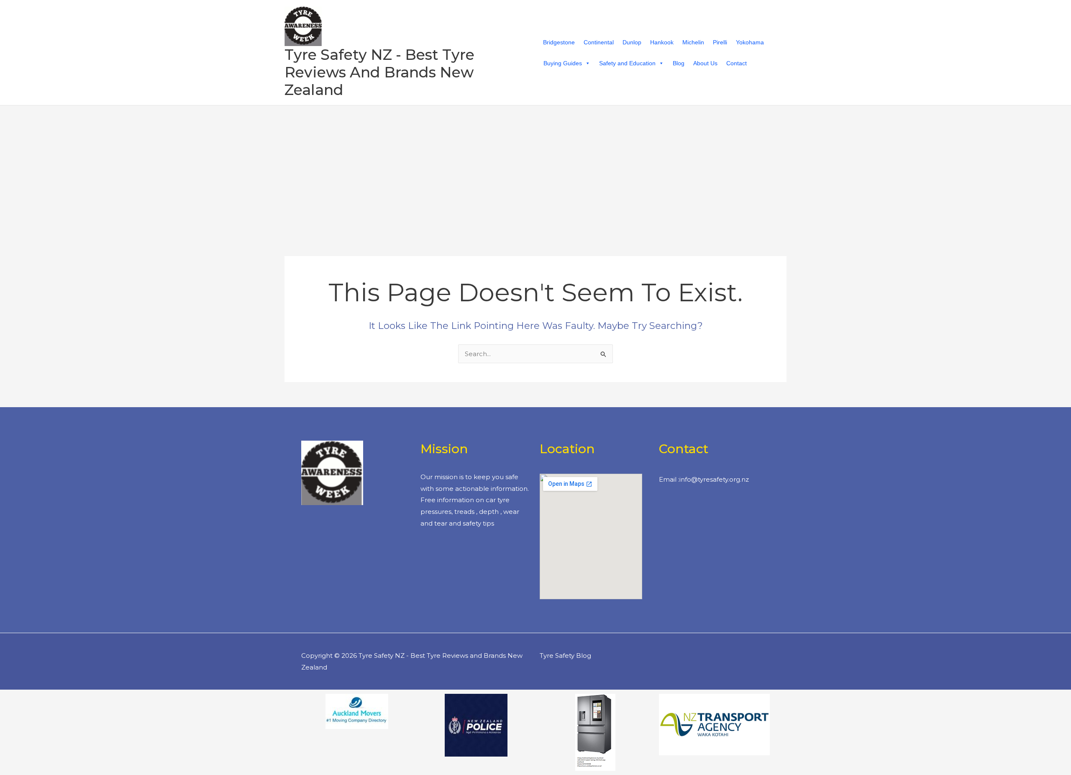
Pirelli (720, 42)
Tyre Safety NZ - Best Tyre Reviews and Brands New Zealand (379, 72)
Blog (678, 63)
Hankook (662, 42)
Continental (599, 42)
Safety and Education (627, 63)
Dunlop (632, 42)
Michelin (693, 42)
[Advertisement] (535, 168)
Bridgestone (559, 42)
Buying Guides (562, 63)
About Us (705, 63)
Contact (736, 63)
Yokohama (750, 42)
